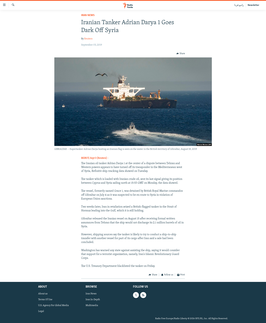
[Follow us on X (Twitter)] (136, 295)
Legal (41, 311)
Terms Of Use (45, 299)
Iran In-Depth (93, 299)
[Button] (180, 54)
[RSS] (143, 295)
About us (43, 294)
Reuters (88, 39)
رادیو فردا (239, 5)
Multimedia (92, 305)
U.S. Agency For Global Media (53, 305)
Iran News (88, 15)
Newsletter (253, 5)
